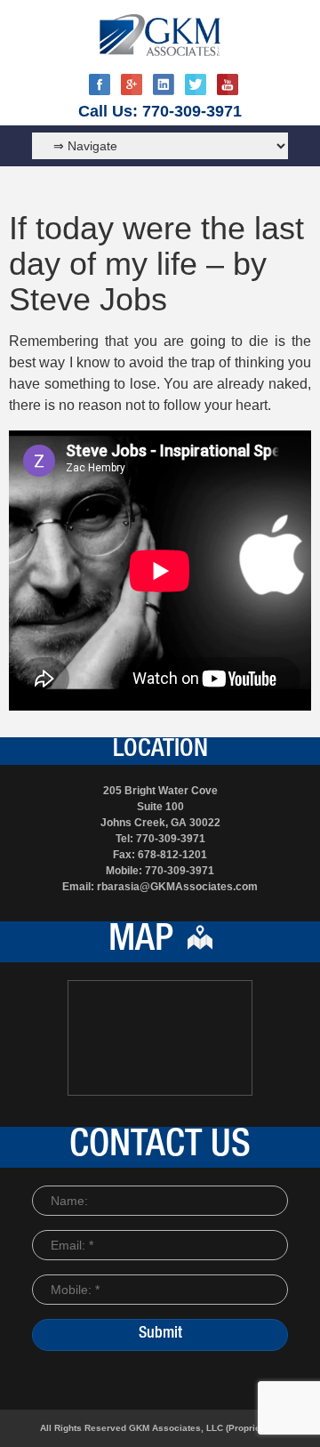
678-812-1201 (172, 854)
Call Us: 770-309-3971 (160, 111)
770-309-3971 (170, 838)
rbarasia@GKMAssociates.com (177, 886)
